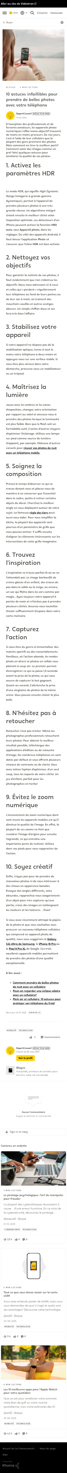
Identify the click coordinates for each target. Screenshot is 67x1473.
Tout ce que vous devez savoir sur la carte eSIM (31, 1294)
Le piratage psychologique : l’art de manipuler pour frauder (33, 1197)
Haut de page (48, 1448)
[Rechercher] (32, 13)
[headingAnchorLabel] (10, 182)
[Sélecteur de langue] (24, 12)
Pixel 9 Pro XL (17, 949)
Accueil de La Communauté (19, 1448)
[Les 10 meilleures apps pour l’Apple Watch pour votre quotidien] (33, 1362)
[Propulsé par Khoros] (33, 1465)
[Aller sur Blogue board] (10, 1070)
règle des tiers (39, 512)
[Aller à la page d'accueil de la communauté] (14, 12)
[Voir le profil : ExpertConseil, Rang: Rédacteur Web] (10, 115)
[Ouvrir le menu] (62, 22)
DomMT (8, 1315)
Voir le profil (25, 1058)
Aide (5, 1454)
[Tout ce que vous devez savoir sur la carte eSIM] (33, 1265)
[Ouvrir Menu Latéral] (4, 12)
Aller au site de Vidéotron (17, 3)
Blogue (9, 22)
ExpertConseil (24, 113)
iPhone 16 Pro (47, 944)
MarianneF (10, 1218)
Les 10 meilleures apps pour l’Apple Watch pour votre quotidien (30, 1391)
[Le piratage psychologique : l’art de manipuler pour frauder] (33, 1168)
